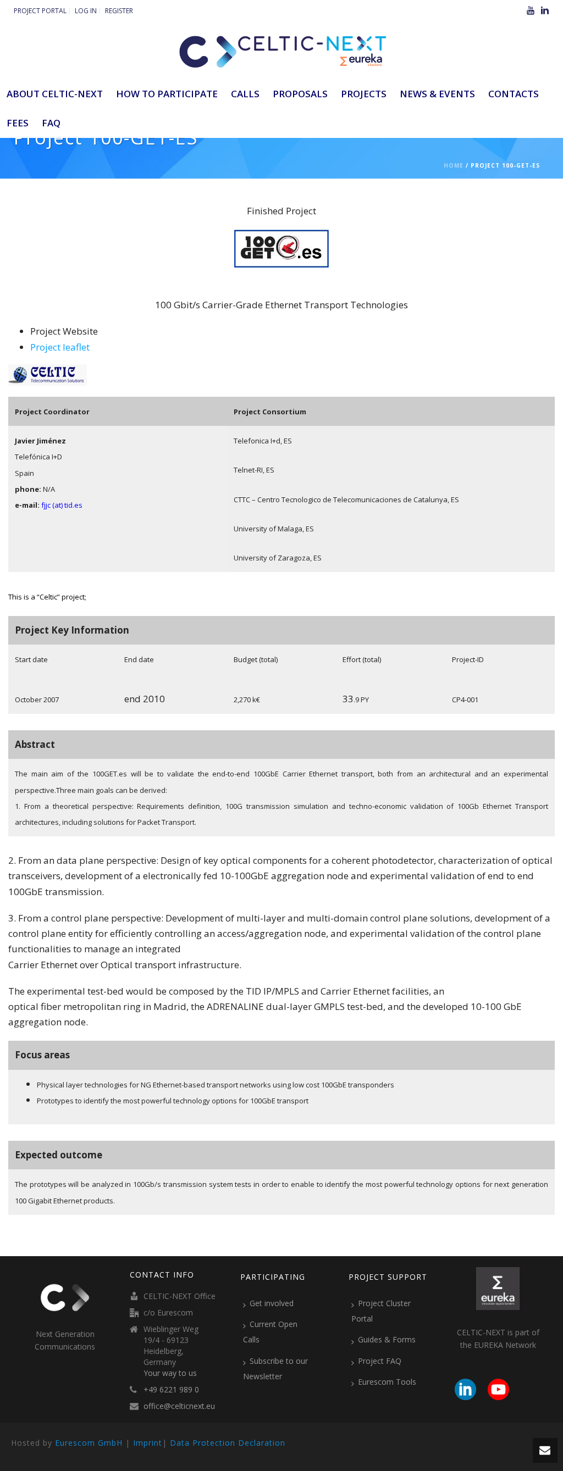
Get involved (272, 1303)
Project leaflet (60, 347)
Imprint (147, 1442)
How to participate (167, 93)
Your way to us (170, 1373)
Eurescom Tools (387, 1381)
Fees (18, 122)
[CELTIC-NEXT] (281, 49)
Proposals (300, 93)
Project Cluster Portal (381, 1311)
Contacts (513, 93)
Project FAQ (379, 1361)
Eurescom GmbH (89, 1442)
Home (453, 165)
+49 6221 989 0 (171, 1390)
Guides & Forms (387, 1339)
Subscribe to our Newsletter (275, 1368)
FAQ (51, 122)
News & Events (437, 93)
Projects (364, 93)
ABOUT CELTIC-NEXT (55, 93)
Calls (245, 93)
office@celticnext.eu (179, 1406)
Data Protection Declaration (227, 1442)
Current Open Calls (270, 1332)
